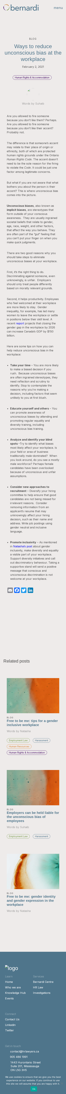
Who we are (13, 987)
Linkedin (10, 1025)
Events (9, 998)
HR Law (38, 987)
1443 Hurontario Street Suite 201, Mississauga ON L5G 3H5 (25, 1066)
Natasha (25, 731)
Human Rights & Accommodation (32, 77)
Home (9, 982)
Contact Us (12, 1019)
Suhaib (39, 103)
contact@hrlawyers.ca (24, 1051)
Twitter (9, 1030)
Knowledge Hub (15, 992)
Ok (33, 1089)
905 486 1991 (19, 1057)
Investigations (41, 992)
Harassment (41, 740)
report (20, 323)
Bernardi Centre (43, 982)
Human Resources (19, 746)
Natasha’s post (22, 546)
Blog (10, 717)
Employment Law (18, 740)
